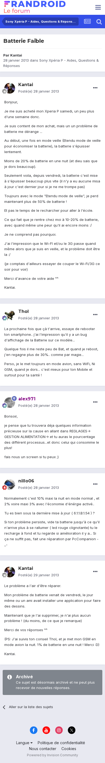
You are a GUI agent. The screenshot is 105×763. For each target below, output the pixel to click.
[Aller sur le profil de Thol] (9, 315)
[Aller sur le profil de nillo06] (9, 484)
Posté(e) (38, 91)
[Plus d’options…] (95, 88)
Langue (23, 742)
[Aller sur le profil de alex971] (9, 402)
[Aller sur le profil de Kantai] (9, 88)
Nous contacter (42, 748)
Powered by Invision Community (52, 755)
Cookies (68, 748)
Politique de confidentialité (61, 742)
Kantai (16, 55)
